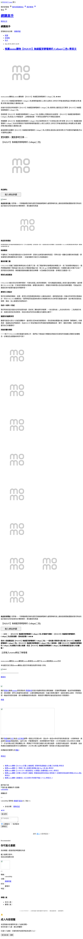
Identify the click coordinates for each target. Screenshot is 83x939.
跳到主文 (4, 21)
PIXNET (26, 911)
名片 (6, 40)
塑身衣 (3, 677)
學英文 (3, 756)
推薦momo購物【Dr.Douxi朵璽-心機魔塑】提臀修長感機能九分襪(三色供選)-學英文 (34, 766)
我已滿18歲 (5, 935)
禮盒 (17, 750)
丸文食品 (20, 738)
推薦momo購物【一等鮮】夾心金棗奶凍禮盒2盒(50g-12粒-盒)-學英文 (29, 768)
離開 (11, 935)
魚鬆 (2, 700)
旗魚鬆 (8, 741)
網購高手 (7, 16)
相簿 (6, 35)
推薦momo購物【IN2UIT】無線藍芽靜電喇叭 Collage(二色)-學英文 (41, 49)
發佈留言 (4, 826)
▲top (2, 810)
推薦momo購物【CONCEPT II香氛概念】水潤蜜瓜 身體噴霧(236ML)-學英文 (32, 770)
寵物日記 (16, 806)
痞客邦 (16, 801)
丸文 (12, 738)
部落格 (7, 38)
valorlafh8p (4, 789)
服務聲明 (60, 911)
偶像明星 (17, 31)
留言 (20, 801)
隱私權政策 (53, 911)
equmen (14, 690)
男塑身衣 (29, 690)
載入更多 (4, 814)
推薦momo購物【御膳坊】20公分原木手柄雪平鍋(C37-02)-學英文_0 (29, 778)
